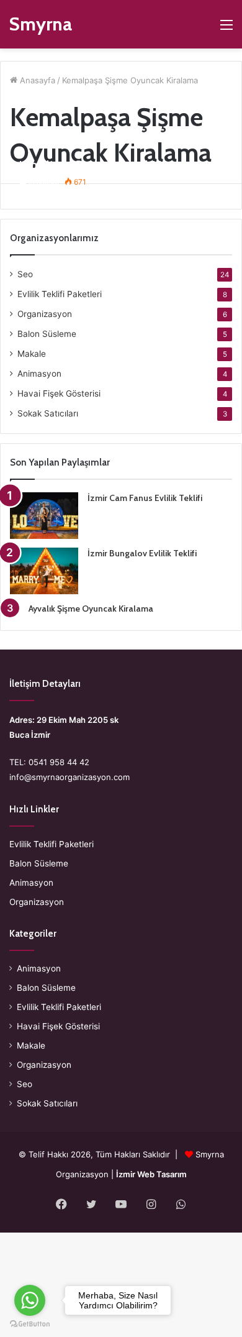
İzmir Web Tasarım (151, 1174)
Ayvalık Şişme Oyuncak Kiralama (91, 608)
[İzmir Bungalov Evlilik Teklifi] (44, 571)
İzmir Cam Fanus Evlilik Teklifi (144, 497)
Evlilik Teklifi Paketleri (59, 294)
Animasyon (39, 374)
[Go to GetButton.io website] (30, 1324)
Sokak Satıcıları (47, 413)
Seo (25, 274)
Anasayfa (36, 80)
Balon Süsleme (46, 334)
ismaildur (44, 181)
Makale (31, 354)
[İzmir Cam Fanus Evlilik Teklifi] (44, 515)
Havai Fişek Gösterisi (59, 393)
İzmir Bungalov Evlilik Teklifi (142, 553)
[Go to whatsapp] (29, 1300)
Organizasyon (44, 314)
